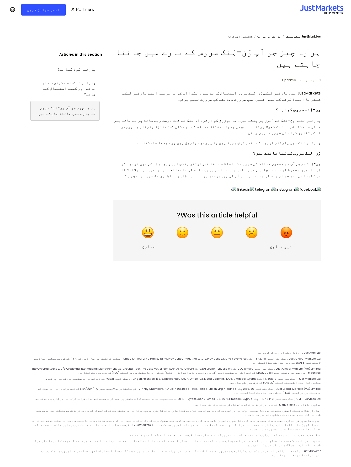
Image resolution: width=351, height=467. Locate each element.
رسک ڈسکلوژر (278, 415)
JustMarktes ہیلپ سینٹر (303, 36)
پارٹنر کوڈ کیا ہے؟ (76, 69)
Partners (85, 9)
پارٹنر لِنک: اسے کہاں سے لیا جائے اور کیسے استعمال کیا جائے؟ (68, 88)
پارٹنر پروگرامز (269, 36)
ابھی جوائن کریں (43, 9)
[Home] (321, 9)
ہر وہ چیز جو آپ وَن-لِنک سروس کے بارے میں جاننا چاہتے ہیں (67, 110)
